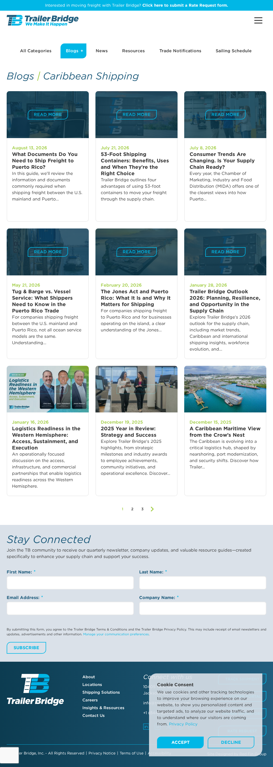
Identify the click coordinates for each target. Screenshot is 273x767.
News (102, 50)
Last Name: (152, 572)
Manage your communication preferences (116, 634)
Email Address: (24, 597)
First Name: (20, 572)
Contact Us (93, 715)
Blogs (72, 50)
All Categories (35, 50)
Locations (92, 684)
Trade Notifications (180, 50)
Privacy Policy (183, 724)
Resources (133, 50)
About (88, 676)
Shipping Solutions (101, 692)
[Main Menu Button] (258, 20)
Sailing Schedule (234, 50)
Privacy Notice (102, 753)
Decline (231, 742)
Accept (180, 742)
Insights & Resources (103, 707)
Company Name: (157, 597)
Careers (90, 700)
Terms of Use (131, 753)
